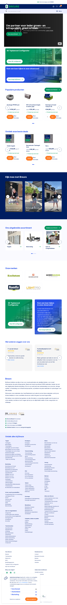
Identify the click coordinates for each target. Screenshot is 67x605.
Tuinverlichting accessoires (31, 463)
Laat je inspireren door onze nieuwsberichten (51, 498)
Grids (6, 502)
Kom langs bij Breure (14, 79)
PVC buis (27, 473)
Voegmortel (8, 512)
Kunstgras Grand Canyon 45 (51, 105)
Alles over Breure (49, 496)
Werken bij (47, 504)
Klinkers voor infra (9, 477)
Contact (46, 514)
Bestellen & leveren (49, 516)
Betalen (46, 517)
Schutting (7, 531)
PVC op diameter (29, 478)
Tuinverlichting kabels (30, 459)
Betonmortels (8, 506)
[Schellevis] (33, 276)
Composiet (8, 542)
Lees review (11, 360)
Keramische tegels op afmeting (13, 454)
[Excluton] (13, 276)
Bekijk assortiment (51, 89)
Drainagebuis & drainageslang (32, 498)
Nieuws (7, 554)
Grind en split (8, 499)
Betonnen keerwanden (50, 457)
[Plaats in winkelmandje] (53, 117)
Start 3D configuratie (14, 61)
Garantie (47, 521)
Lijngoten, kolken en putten (32, 518)
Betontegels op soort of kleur (12, 449)
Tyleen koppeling (29, 486)
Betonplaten (47, 446)
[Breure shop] (12, 6)
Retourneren (47, 519)
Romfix (46, 483)
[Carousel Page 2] (34, 123)
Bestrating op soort (10, 467)
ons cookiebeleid (23, 582)
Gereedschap (48, 466)
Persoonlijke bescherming (51, 471)
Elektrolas (27, 491)
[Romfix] (13, 288)
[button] (7, 196)
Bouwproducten (48, 469)
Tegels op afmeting (10, 459)
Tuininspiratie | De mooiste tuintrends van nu (51, 502)
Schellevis (47, 479)
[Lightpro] (33, 288)
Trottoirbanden (9, 485)
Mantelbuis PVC (29, 510)
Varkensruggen (9, 482)
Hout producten (48, 464)
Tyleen (26, 483)
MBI (45, 489)
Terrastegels (8, 446)
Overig (46, 462)
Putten (26, 530)
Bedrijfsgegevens (49, 509)
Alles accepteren (31, 599)
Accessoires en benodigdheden (13, 516)
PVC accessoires (29, 476)
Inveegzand (8, 519)
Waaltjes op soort (9, 474)
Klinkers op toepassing (10, 471)
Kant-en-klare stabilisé (50, 451)
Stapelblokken (8, 529)
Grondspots (28, 466)
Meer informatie (16, 117)
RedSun (46, 487)
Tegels (7, 440)
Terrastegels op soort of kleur (12, 451)
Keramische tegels (9, 452)
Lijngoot (27, 520)
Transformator (28, 464)
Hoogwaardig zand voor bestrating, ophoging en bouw (13, 495)
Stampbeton (47, 452)
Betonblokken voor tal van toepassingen (51, 443)
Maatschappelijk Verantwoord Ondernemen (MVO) (52, 507)
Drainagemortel (9, 517)
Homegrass (47, 481)
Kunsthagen (28, 446)
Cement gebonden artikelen (12, 514)
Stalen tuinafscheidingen (11, 541)
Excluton (47, 478)
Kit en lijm (7, 521)
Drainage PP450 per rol (13, 105)
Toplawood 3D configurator (51, 511)
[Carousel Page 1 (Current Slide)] (33, 123)
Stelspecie (47, 454)
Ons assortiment (13, 34)
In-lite (46, 486)
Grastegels (8, 479)
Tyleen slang (28, 485)
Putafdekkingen (29, 532)
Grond (6, 497)
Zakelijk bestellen (49, 522)
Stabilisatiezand (48, 449)
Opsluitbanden (8, 457)
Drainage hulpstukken (30, 500)
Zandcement (48, 456)
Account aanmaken (49, 524)
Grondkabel (28, 513)
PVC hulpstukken (29, 474)
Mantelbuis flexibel (29, 507)
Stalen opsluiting (9, 539)
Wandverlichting (29, 461)
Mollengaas (8, 504)
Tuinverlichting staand (30, 454)
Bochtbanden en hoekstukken (12, 487)
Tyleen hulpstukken (29, 488)
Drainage (27, 496)
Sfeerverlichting (29, 458)
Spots (26, 456)
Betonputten (47, 447)
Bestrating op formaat (10, 466)
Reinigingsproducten (50, 467)
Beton (46, 440)
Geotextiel (7, 501)
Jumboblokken (9, 481)
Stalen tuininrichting (10, 537)
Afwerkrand (8, 534)
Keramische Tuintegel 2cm (33, 146)
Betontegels (8, 444)
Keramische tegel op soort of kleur (13, 456)
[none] (6, 11)
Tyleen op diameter (29, 490)
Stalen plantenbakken (10, 536)
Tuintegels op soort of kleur (12, 447)
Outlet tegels (11, 146)
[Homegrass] (53, 276)
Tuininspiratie (8, 556)
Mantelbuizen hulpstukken (31, 512)
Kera (47, 146)
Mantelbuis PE (28, 508)
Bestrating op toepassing (11, 469)
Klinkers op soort (9, 476)
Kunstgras (27, 440)
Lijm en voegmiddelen (11, 510)
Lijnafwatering (28, 525)
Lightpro (47, 484)
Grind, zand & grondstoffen (12, 492)
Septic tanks (28, 527)
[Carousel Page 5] (35, 253)
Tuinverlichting (29, 451)
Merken (47, 476)
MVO (6, 560)
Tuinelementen (9, 526)
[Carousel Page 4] (34, 253)
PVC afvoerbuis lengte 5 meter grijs (33, 105)
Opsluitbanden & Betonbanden (12, 484)
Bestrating (8, 464)
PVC (26, 471)
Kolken (26, 522)
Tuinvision (47, 491)
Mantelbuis (28, 505)
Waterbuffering (28, 524)
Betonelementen (9, 533)
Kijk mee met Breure (49, 512)
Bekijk (10, 117)
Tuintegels (7, 442)
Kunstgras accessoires (30, 444)
